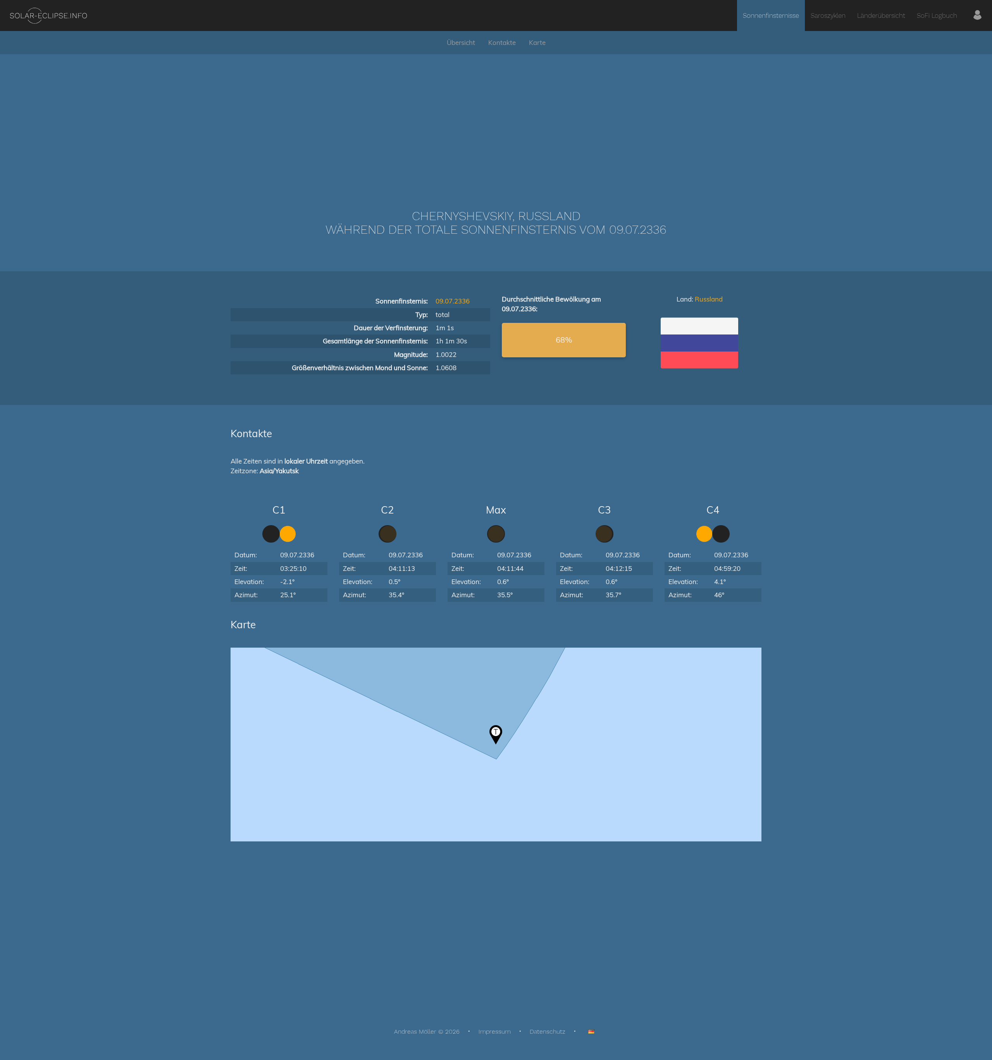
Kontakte (502, 42)
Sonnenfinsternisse (771, 15)
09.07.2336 (453, 301)
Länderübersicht (881, 15)
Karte (537, 42)
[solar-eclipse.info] (48, 15)
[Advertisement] (496, 120)
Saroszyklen (828, 15)
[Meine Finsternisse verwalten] (977, 15)
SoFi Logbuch (937, 15)
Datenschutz (547, 1031)
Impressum (495, 1031)
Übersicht (461, 42)
